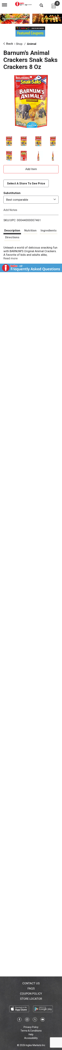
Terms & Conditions (31, 1030)
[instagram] (27, 1020)
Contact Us (31, 983)
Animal (31, 44)
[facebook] (19, 1020)
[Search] (38, 5)
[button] (9, 141)
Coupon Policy (31, 993)
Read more (10, 258)
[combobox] (31, 199)
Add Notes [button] (10, 209)
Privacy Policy (31, 1027)
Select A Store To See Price (26, 183)
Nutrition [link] (30, 230)
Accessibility (31, 1038)
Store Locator (31, 998)
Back (9, 43)
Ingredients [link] (48, 230)
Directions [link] (12, 237)
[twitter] (35, 1020)
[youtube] (42, 1020)
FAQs (31, 988)
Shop (19, 44)
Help (31, 1034)
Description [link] (12, 230)
